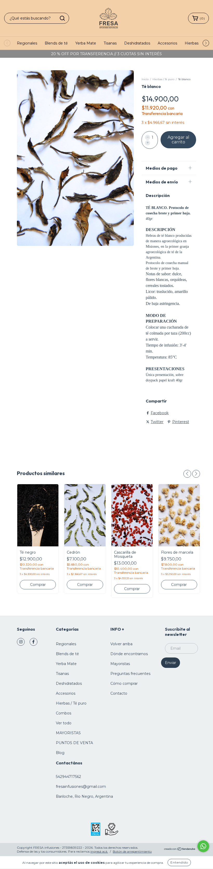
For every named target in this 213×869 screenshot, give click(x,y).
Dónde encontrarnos (129, 653)
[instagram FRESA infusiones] (21, 642)
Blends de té (56, 43)
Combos (63, 713)
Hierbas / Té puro (163, 79)
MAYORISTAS (68, 733)
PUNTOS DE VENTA (74, 742)
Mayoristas (120, 663)
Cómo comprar (124, 683)
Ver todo (63, 723)
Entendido (179, 862)
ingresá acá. (99, 851)
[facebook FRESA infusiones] (33, 642)
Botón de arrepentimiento (132, 851)
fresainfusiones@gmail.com (81, 786)
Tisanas (110, 43)
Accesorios (167, 43)
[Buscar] (62, 18)
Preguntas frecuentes (130, 673)
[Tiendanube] (180, 850)
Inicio (145, 79)
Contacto (118, 693)
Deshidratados (137, 43)
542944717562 (68, 776)
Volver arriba (121, 644)
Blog (60, 752)
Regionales (27, 43)
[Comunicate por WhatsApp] (203, 846)
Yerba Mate (85, 43)
